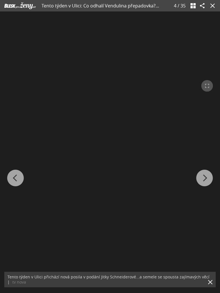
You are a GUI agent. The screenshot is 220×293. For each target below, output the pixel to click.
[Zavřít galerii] (211, 6)
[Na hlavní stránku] (20, 6)
